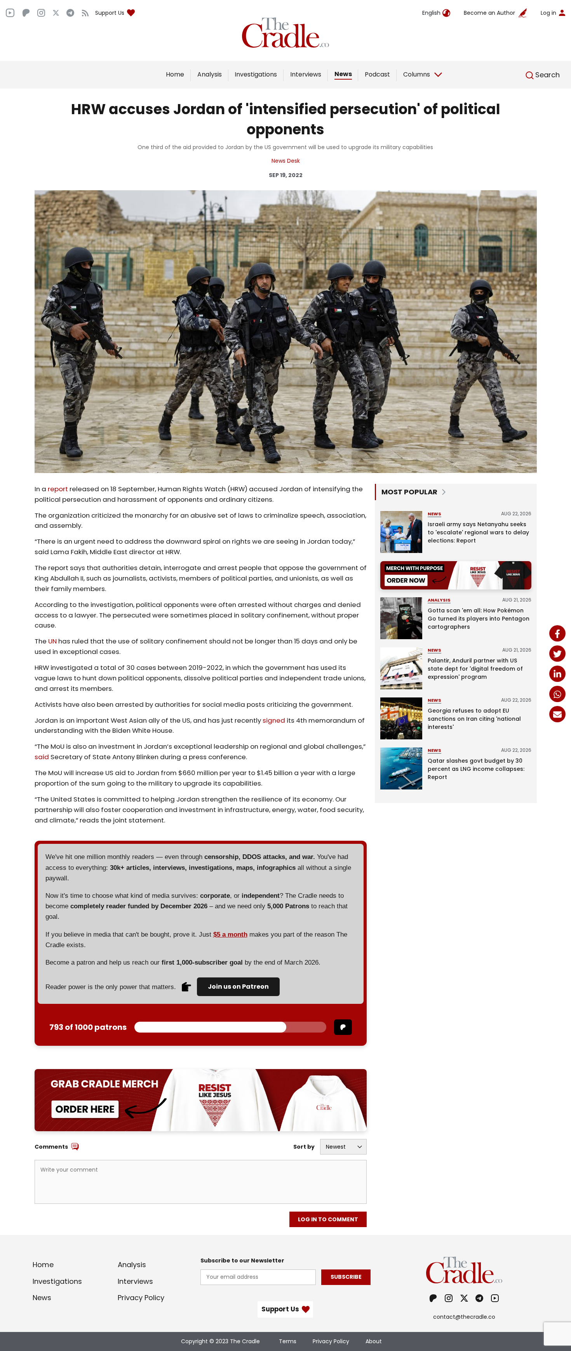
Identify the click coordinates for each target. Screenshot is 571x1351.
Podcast (377, 74)
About (374, 1341)
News (343, 74)
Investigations (256, 74)
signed (274, 720)
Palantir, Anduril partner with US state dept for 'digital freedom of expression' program (475, 669)
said (42, 757)
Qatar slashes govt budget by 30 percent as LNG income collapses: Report (476, 769)
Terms (287, 1341)
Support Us (109, 13)
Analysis (209, 74)
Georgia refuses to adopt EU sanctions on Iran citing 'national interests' (474, 719)
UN (52, 641)
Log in (548, 13)
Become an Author (489, 13)
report (58, 489)
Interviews (305, 74)
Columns (416, 74)
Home (175, 74)
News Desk (286, 161)
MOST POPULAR (409, 492)
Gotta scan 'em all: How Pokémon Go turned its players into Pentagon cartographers (478, 619)
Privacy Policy (141, 1297)
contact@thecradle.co (464, 1317)
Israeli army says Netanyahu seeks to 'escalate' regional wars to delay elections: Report (478, 532)
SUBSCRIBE (346, 1277)
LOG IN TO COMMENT (328, 1219)
